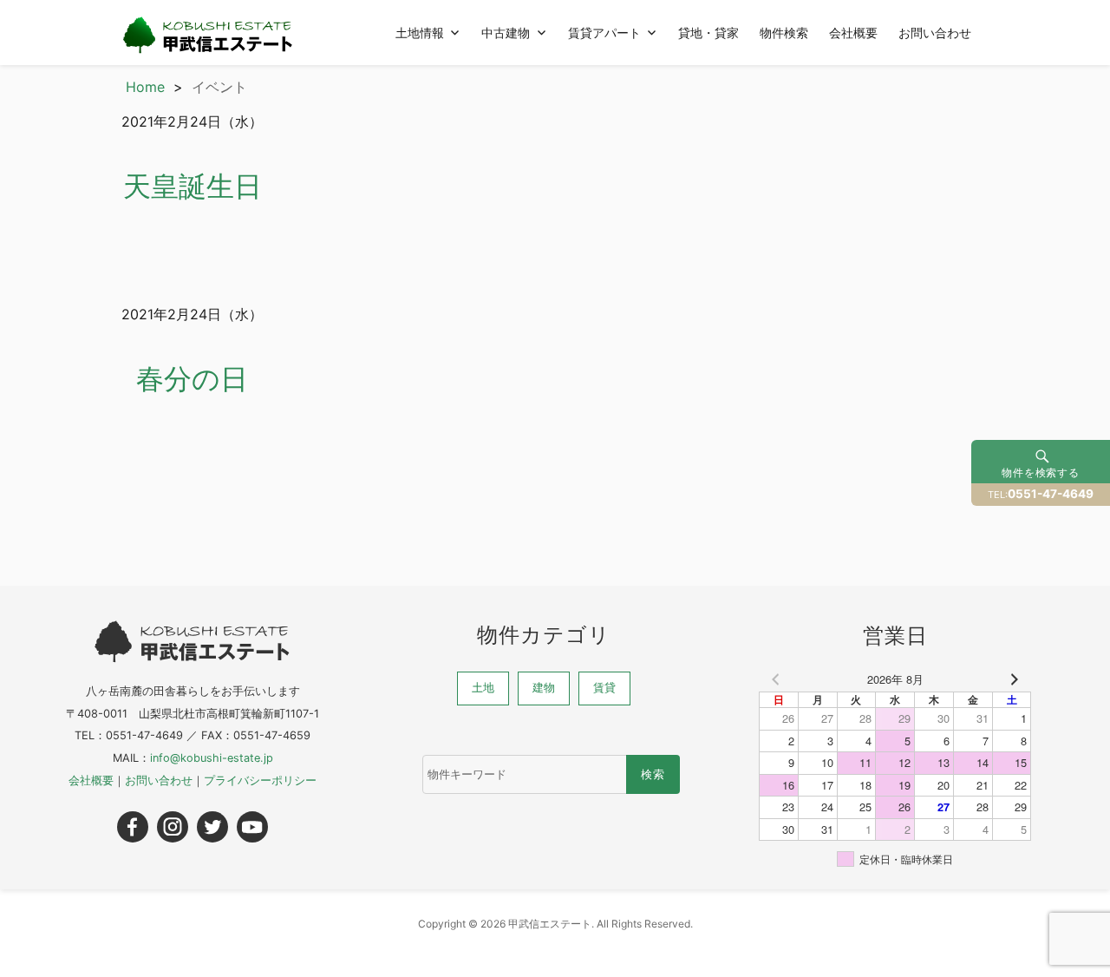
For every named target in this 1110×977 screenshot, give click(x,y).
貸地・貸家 (708, 32)
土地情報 (419, 32)
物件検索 (784, 32)
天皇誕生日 (192, 186)
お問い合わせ (934, 32)
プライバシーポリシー (260, 780)
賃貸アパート (604, 32)
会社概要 (853, 32)
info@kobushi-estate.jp (211, 757)
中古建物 (505, 32)
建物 (543, 687)
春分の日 (192, 379)
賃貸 (604, 687)
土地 (483, 687)
